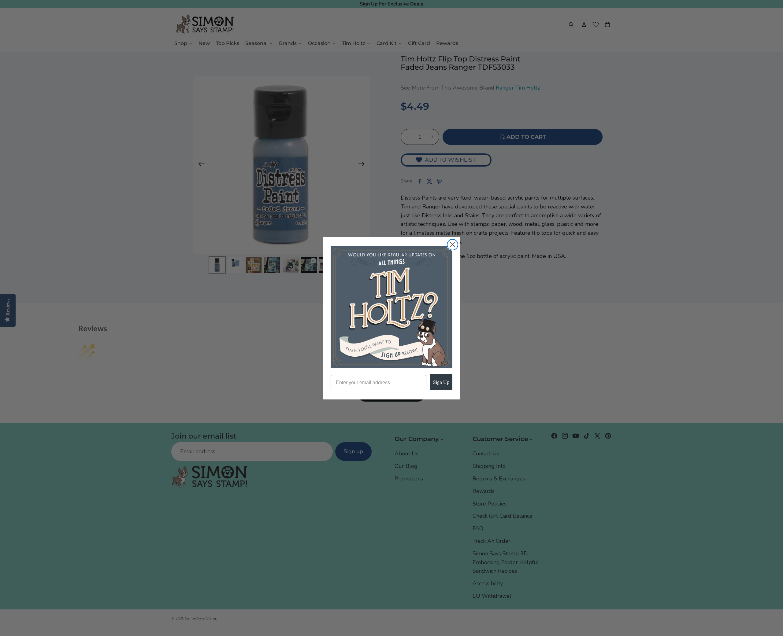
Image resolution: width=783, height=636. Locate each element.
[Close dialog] (452, 244)
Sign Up (441, 382)
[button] (391, 307)
